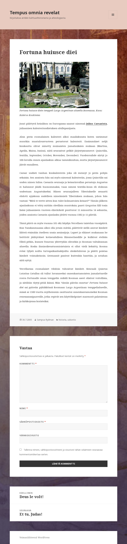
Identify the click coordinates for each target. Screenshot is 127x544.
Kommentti (28, 363)
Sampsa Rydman (45, 319)
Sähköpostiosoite (33, 421)
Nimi (24, 408)
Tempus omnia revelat (35, 12)
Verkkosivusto (29, 435)
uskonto (72, 319)
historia (62, 319)
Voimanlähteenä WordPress (35, 537)
